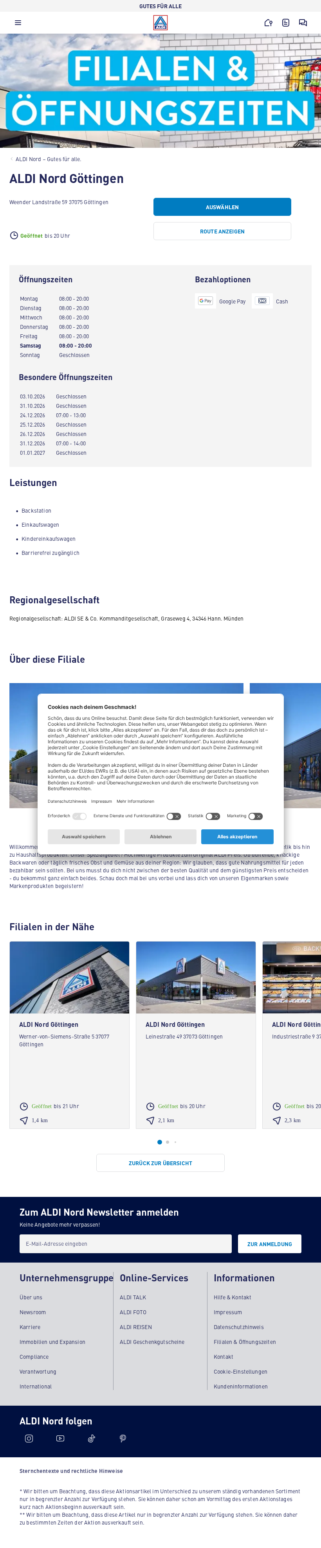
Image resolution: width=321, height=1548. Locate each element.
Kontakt (223, 1356)
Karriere (30, 1327)
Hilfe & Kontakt (232, 1297)
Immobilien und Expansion (52, 1341)
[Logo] (160, 22)
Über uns (31, 1297)
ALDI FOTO (133, 1312)
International (36, 1386)
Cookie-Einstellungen (240, 1371)
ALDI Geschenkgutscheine (152, 1341)
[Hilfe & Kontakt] (303, 22)
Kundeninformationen (241, 1386)
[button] (18, 24)
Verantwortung (38, 1371)
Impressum (228, 1312)
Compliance (34, 1356)
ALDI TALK (133, 1297)
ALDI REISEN (136, 1327)
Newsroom (33, 1312)
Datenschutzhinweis (239, 1327)
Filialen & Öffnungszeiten (245, 1341)
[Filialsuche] (268, 22)
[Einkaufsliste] (285, 22)
